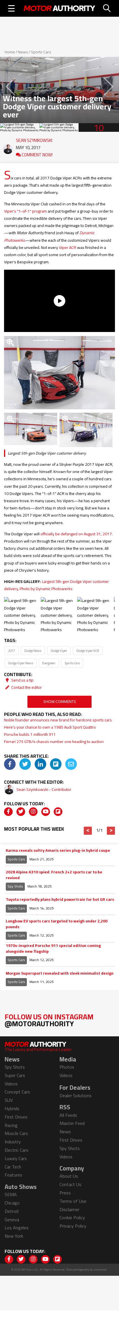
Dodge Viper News (20, 663)
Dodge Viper (59, 651)
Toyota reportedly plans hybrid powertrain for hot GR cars (60, 900)
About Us (69, 1176)
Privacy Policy (73, 1226)
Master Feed (72, 1123)
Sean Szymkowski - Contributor (43, 789)
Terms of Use (73, 1201)
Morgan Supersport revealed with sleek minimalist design (60, 973)
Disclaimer (69, 1209)
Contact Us (70, 1184)
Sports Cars (41, 52)
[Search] (107, 8)
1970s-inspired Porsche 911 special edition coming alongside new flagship (53, 948)
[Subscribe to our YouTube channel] (45, 811)
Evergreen (48, 663)
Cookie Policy (72, 1217)
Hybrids (12, 1108)
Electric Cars (16, 1150)
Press (65, 1192)
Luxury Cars (16, 1158)
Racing (11, 1125)
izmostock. (100, 1269)
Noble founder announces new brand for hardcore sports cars (58, 720)
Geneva (12, 1219)
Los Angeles (17, 1227)
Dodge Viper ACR (87, 651)
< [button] (88, 831)
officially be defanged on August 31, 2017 (76, 534)
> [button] (111, 831)
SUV (9, 1100)
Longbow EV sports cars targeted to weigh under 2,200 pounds (56, 924)
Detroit (12, 1211)
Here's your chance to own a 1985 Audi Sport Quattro (50, 727)
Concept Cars (17, 1091)
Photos (67, 1067)
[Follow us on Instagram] (33, 811)
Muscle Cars (16, 1133)
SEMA (11, 1194)
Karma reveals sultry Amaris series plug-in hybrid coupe (58, 850)
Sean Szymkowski (34, 139)
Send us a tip (22, 680)
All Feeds (68, 1115)
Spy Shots (15, 886)
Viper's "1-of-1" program (25, 211)
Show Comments (59, 701)
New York (14, 1236)
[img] (10, 764)
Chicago (12, 1202)
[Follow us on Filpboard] (58, 811)
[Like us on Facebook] (8, 811)
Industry (13, 1141)
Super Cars (15, 1075)
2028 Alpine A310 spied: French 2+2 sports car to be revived (54, 875)
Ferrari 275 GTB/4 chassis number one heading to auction (54, 741)
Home (10, 52)
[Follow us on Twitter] (20, 811)
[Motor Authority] (59, 8)
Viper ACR (67, 247)
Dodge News (32, 651)
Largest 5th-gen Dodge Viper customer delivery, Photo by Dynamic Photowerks (56, 585)
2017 (11, 651)
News (23, 52)
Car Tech (13, 1166)
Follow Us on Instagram (49, 1020)
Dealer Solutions (76, 1095)
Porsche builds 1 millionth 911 (30, 734)
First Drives (16, 1116)
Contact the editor (26, 687)
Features (13, 1174)
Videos (11, 1083)
